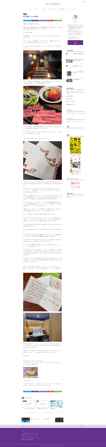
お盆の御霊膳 (70, 96)
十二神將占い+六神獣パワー (75, 173)
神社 (29, 439)
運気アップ (33, 439)
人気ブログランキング (28, 380)
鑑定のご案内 (62, 9)
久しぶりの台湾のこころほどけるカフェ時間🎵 (76, 92)
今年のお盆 (70, 98)
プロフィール (36, 9)
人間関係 (25, 14)
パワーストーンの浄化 (33, 436)
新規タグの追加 (25, 439)
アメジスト (37, 433)
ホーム (30, 9)
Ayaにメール (74, 9)
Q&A (68, 9)
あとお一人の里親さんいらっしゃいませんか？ (28, 433)
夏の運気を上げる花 (71, 104)
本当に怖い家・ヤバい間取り (75, 155)
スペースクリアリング (25, 436)
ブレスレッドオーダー (53, 9)
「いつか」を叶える (71, 101)
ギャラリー (44, 9)
